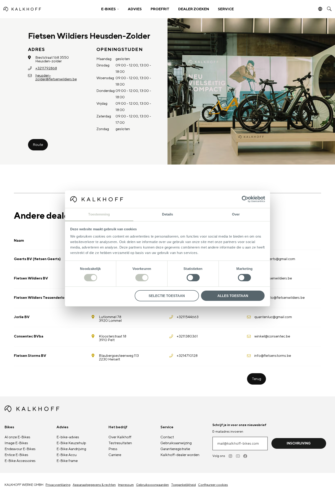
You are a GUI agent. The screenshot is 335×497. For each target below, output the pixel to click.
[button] (110, 9)
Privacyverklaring (58, 485)
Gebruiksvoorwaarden (152, 485)
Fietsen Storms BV (30, 355)
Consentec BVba (28, 336)
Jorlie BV (22, 317)
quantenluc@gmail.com (273, 317)
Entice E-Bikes (16, 455)
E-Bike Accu (67, 455)
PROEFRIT (160, 9)
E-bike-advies (68, 437)
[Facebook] (245, 456)
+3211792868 (46, 68)
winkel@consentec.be (272, 336)
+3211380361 (187, 336)
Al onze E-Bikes (17, 437)
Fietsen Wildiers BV (31, 278)
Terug (256, 379)
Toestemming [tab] (99, 214)
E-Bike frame (67, 461)
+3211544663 (187, 317)
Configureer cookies (213, 485)
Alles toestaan (232, 296)
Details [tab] (167, 214)
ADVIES (135, 9)
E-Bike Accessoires (20, 461)
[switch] (141, 277)
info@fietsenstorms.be (272, 355)
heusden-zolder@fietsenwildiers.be (56, 77)
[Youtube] (238, 456)
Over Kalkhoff (119, 437)
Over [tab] (236, 214)
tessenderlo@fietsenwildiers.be (279, 297)
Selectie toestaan (167, 296)
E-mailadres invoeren (227, 431)
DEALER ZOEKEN (193, 9)
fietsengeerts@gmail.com (274, 259)
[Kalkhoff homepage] (43, 9)
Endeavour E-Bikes (20, 449)
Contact (167, 437)
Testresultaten (120, 443)
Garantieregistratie (175, 449)
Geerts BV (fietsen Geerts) (37, 259)
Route (38, 144)
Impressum (126, 485)
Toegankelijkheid (183, 485)
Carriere (114, 455)
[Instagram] (231, 456)
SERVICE (226, 9)
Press (112, 449)
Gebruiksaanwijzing (176, 443)
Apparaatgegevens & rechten (94, 485)
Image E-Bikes (16, 443)
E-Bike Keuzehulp (71, 443)
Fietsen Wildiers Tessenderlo (39, 297)
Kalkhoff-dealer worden (179, 455)
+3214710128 (187, 355)
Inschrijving (299, 443)
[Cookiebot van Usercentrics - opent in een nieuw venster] (245, 199)
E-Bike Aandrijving (71, 449)
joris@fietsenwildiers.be (273, 278)
